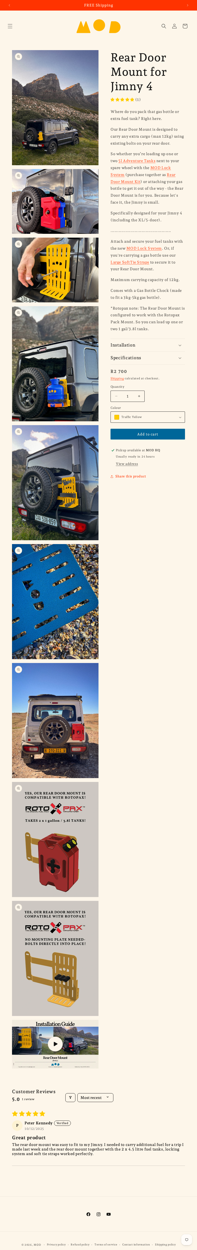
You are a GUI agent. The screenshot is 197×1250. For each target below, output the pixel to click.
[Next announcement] (187, 5)
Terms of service (105, 1244)
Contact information (136, 1244)
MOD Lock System (144, 248)
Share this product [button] (130, 476)
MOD (37, 1244)
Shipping (117, 378)
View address (127, 464)
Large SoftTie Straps (130, 262)
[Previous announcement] (9, 5)
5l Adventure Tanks (136, 160)
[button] (10, 26)
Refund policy (80, 1244)
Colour (116, 408)
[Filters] (70, 1097)
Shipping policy (165, 1244)
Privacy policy (56, 1244)
